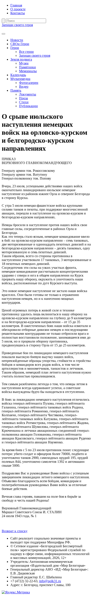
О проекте (18, 9)
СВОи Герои (19, 44)
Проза (23, 98)
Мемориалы (28, 71)
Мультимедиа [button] (20, 79)
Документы (27, 94)
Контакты (17, 13)
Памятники (27, 67)
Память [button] (15, 90)
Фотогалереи (28, 82)
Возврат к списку (14, 531)
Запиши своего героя (17, 25)
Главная (16, 5)
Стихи (24, 102)
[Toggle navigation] (3, 33)
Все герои (26, 51)
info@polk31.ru (50, 581)
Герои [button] (14, 48)
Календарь (18, 75)
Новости (16, 40)
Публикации (28, 106)
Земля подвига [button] (21, 59)
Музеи (24, 63)
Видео (23, 86)
